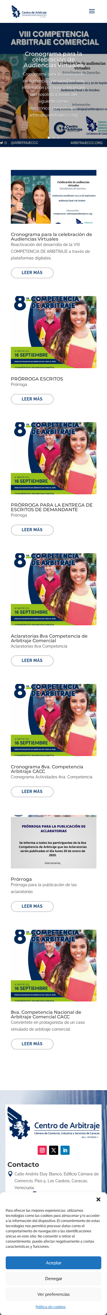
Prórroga (21, 879)
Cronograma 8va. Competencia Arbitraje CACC (47, 769)
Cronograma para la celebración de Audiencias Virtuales (53, 59)
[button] (98, 1199)
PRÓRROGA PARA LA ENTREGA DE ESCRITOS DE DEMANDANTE (52, 507)
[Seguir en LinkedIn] (65, 1150)
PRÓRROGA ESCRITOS (37, 379)
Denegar (53, 1278)
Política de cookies (51, 1307)
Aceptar (53, 1263)
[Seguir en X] (53, 1150)
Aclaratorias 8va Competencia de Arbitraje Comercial (49, 638)
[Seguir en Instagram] (42, 1150)
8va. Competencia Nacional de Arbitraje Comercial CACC (46, 1014)
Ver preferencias (53, 1294)
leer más (32, 272)
